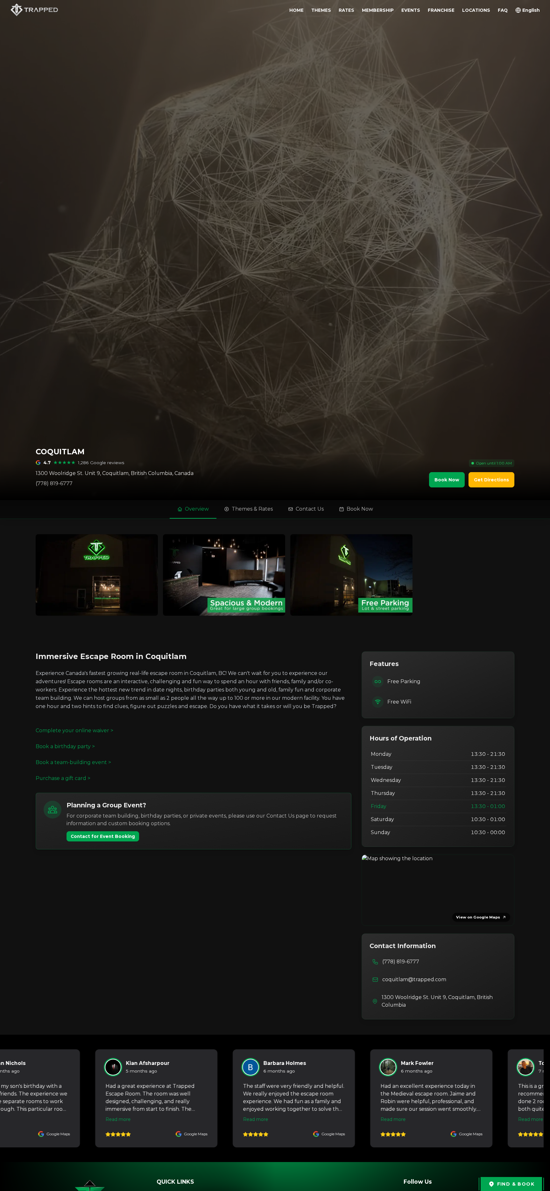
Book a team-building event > (73, 762)
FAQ (503, 10)
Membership (378, 10)
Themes (321, 10)
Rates (346, 10)
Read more (104, 1119)
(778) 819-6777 (54, 483)
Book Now (446, 479)
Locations (476, 10)
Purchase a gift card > (63, 778)
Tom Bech (400, 1063)
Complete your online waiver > (74, 730)
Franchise (441, 10)
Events (410, 10)
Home (296, 10)
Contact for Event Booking (103, 836)
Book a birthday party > (65, 746)
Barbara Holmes (133, 1063)
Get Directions (491, 479)
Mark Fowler (266, 1063)
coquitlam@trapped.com (414, 979)
